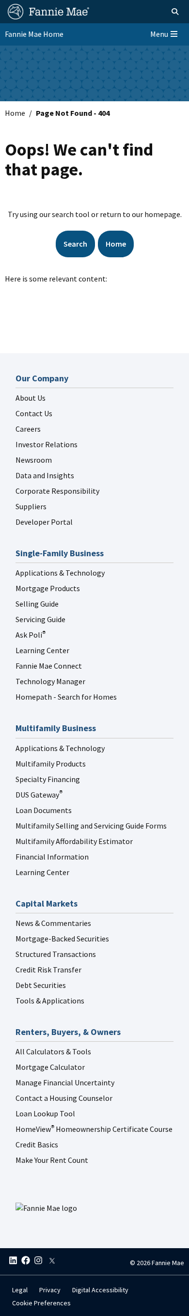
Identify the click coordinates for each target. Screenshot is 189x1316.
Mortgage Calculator (50, 1067)
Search (75, 244)
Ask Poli (31, 635)
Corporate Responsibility (57, 491)
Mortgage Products (48, 588)
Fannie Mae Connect (49, 666)
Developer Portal (44, 522)
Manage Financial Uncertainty (65, 1082)
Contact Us (34, 413)
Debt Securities (41, 985)
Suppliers (31, 506)
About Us (31, 398)
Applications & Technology (60, 573)
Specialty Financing (48, 779)
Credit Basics (37, 1144)
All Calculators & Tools (53, 1051)
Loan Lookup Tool (45, 1113)
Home (15, 113)
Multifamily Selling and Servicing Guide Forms (91, 825)
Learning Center (42, 650)
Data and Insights (45, 475)
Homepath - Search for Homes (66, 697)
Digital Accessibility (100, 1289)
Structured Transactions (56, 954)
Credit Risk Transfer (48, 969)
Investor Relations (47, 444)
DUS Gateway (39, 794)
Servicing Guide (40, 619)
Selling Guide (37, 604)
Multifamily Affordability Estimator (74, 841)
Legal (20, 1289)
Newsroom (34, 460)
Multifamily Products (51, 763)
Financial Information (52, 857)
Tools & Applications (50, 1000)
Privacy (50, 1289)
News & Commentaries (53, 923)
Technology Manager (50, 681)
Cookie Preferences (41, 1303)
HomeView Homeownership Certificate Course (94, 1129)
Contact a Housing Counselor (64, 1098)
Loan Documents (44, 810)
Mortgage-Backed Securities (62, 938)
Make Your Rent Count (52, 1160)
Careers (28, 429)
